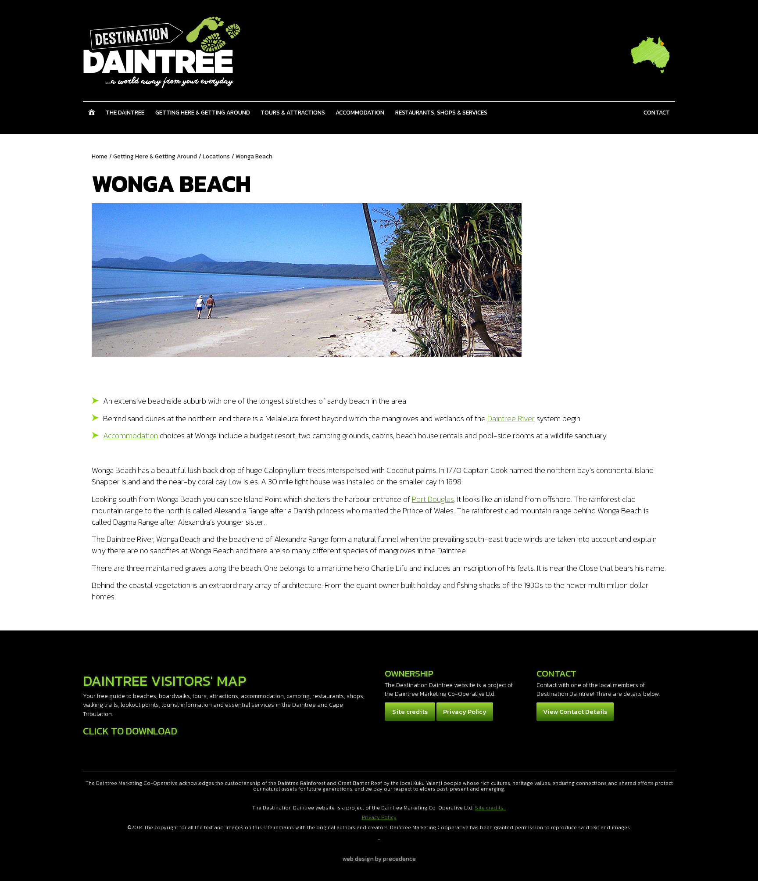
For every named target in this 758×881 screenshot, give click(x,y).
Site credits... (490, 808)
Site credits (410, 711)
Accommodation (360, 112)
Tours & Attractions (293, 112)
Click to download (130, 730)
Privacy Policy (464, 711)
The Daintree (125, 112)
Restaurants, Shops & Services (441, 112)
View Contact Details (575, 711)
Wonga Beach (254, 156)
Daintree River (511, 418)
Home (91, 112)
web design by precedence (379, 858)
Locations (216, 156)
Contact (657, 112)
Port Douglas (433, 499)
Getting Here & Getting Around (202, 112)
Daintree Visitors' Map (164, 680)
